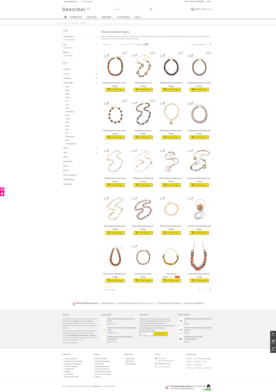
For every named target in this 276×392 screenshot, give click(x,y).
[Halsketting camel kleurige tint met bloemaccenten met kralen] (143, 161)
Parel (204, 362)
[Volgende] (210, 44)
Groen (67, 108)
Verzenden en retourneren (73, 361)
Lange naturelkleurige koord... (199, 178)
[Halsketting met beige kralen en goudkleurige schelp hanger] (171, 113)
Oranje (67, 119)
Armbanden (67, 78)
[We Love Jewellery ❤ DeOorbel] (76, 9)
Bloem (189, 365)
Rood (67, 126)
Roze (67, 130)
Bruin (67, 90)
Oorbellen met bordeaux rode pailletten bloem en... (198, 329)
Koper (67, 115)
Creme (67, 98)
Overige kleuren (71, 144)
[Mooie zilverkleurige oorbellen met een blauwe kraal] (103, 321)
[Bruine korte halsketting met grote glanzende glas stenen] (115, 257)
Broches (66, 171)
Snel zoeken (99, 364)
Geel (67, 101)
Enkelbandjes (68, 161)
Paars (67, 122)
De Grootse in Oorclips (103, 374)
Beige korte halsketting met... (171, 226)
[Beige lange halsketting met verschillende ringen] (143, 209)
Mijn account (130, 359)
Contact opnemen (70, 359)
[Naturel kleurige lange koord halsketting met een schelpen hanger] (171, 161)
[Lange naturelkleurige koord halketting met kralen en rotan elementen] (199, 161)
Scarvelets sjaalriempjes (202, 359)
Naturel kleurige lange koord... (171, 178)
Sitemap (67, 372)
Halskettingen (74, 23)
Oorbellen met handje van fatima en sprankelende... (119, 338)
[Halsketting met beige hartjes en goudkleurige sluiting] (199, 113)
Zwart (67, 140)
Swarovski (207, 368)
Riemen (66, 166)
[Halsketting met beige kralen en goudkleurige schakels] (115, 161)
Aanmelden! (160, 333)
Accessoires (123, 17)
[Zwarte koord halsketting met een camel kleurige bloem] (199, 209)
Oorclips (91, 17)
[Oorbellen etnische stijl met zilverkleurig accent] (103, 329)
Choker (199, 368)
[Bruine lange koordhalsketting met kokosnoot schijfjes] (171, 257)
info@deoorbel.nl (164, 364)
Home (65, 23)
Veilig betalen (69, 369)
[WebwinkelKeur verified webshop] (188, 387)
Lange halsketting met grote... (199, 274)
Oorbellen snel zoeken (103, 372)
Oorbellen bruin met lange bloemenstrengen (193, 338)
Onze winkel (68, 374)
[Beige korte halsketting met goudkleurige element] (171, 209)
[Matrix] (144, 44)
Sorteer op (106, 45)
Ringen (65, 148)
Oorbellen (76, 17)
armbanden (84, 335)
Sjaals (65, 152)
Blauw (67, 87)
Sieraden (106, 17)
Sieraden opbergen (70, 175)
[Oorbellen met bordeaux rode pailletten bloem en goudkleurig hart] (180, 329)
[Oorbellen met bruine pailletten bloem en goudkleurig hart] (180, 321)
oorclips (90, 321)
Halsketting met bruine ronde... (115, 83)
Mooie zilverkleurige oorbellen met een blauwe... (121, 320)
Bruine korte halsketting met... (115, 274)
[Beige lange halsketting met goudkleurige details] (115, 209)
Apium (95, 386)
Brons (67, 94)
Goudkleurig (69, 112)
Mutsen (66, 157)
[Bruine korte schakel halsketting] (143, 257)
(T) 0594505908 (86, 2)
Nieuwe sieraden (101, 359)
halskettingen (75, 335)
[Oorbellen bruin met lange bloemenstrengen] (180, 338)
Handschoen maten (102, 366)
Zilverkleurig (70, 137)
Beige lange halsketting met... (115, 226)
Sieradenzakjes (68, 180)
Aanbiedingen (70, 40)
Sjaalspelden (197, 365)
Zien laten (124, 45)
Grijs (67, 105)
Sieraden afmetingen (102, 361)
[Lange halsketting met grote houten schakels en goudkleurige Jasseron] (199, 257)
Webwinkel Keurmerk (86, 303)
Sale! (137, 17)
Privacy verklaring (70, 366)
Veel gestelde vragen (71, 377)
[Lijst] (147, 44)
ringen (91, 335)
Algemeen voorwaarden (72, 364)
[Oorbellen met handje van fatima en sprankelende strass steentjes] (103, 338)
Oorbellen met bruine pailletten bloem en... (197, 320)
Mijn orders (129, 361)
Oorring (189, 362)
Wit (66, 133)
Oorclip (189, 359)
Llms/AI (98, 377)
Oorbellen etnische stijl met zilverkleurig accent (121, 329)
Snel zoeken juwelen (102, 369)
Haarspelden (67, 184)
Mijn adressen (130, 364)
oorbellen (75, 321)
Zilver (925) (190, 368)
